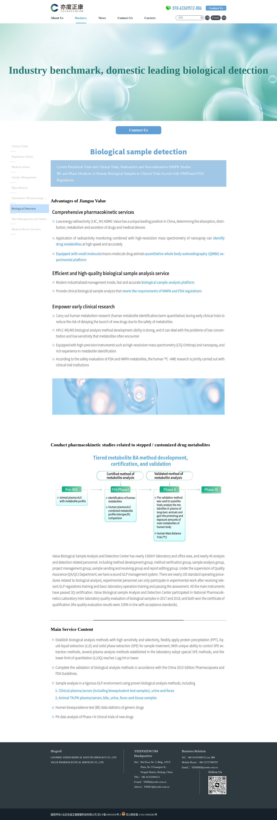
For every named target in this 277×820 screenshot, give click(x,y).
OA (224, 17)
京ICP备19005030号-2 (109, 814)
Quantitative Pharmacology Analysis (30, 198)
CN (207, 17)
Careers (150, 18)
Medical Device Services (26, 229)
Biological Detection (24, 208)
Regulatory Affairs (22, 156)
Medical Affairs (21, 166)
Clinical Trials (20, 146)
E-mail (215, 17)
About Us (57, 18)
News (102, 18)
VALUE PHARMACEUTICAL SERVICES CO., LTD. (77, 762)
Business (81, 18)
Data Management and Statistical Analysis (30, 218)
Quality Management (24, 177)
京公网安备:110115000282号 (141, 814)
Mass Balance (20, 187)
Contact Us (125, 18)
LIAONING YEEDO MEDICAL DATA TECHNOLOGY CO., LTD (83, 757)
